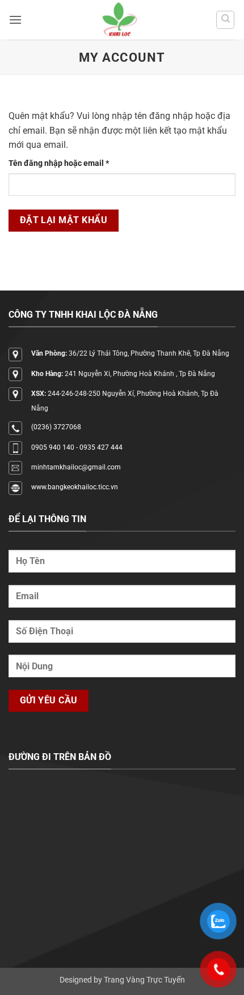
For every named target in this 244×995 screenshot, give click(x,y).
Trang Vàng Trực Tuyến (144, 980)
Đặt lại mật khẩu (63, 220)
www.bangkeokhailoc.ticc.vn (74, 487)
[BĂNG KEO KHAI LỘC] (119, 20)
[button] (15, 19)
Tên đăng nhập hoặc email (67, 164)
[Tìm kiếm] (225, 20)
